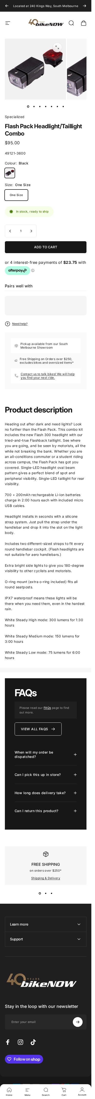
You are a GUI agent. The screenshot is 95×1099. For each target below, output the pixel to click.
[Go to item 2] (34, 106)
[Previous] (6, 6)
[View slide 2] (46, 893)
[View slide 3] (52, 893)
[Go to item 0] (28, 106)
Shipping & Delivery (45, 878)
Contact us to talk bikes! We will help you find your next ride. (48, 375)
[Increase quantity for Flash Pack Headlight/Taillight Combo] (31, 231)
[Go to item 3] (40, 106)
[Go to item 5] (52, 106)
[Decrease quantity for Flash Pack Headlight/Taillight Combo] (10, 231)
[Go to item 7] (63, 106)
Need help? (20, 324)
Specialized (15, 117)
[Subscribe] (78, 1022)
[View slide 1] (40, 893)
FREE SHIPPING (45, 864)
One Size (16, 195)
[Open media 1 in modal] (57, 47)
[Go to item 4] (46, 106)
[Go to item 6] (57, 106)
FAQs (47, 708)
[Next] (84, 6)
